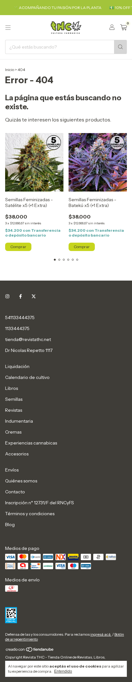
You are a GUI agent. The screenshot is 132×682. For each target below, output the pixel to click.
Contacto (15, 492)
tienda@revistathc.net (28, 339)
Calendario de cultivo (27, 377)
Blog (10, 524)
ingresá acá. (100, 634)
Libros (11, 388)
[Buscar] (120, 47)
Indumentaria (19, 421)
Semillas (13, 399)
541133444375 (20, 317)
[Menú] (8, 28)
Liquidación (17, 366)
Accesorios (17, 454)
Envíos (12, 470)
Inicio (9, 69)
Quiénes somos (21, 481)
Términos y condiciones (29, 513)
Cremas (13, 432)
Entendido (63, 671)
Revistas (13, 410)
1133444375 (17, 328)
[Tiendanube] (30, 650)
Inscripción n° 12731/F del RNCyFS (39, 503)
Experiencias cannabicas (31, 443)
